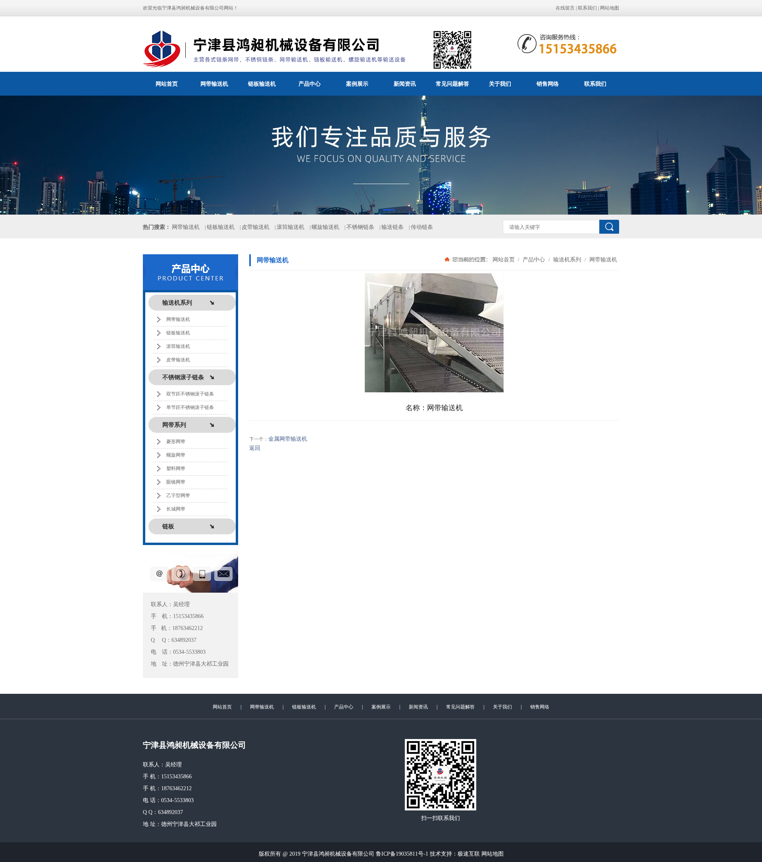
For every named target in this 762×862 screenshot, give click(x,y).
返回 (254, 448)
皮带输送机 (255, 227)
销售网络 (548, 84)
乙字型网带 (178, 495)
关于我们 (500, 84)
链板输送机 (262, 84)
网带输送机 (214, 84)
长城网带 (175, 509)
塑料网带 (175, 468)
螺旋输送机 (325, 227)
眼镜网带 (175, 482)
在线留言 (565, 8)
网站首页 (167, 84)
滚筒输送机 (290, 227)
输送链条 (392, 227)
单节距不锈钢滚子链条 (190, 407)
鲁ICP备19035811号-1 (402, 854)
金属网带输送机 (287, 439)
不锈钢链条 (360, 227)
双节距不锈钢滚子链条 (190, 394)
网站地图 (609, 8)
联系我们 (587, 8)
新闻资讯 (405, 84)
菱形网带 (175, 441)
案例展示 (357, 84)
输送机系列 (567, 259)
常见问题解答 (452, 84)
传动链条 (422, 227)
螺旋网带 (175, 455)
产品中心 (309, 84)
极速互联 (469, 854)
